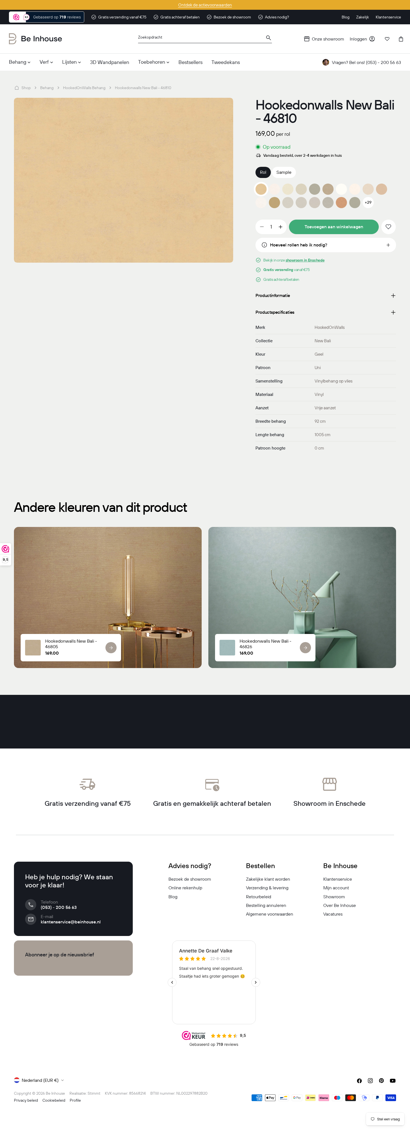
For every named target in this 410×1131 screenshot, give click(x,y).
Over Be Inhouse (339, 905)
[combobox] (205, 39)
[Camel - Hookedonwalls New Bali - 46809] (381, 189)
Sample (283, 172)
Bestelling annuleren (266, 905)
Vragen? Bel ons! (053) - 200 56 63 (366, 62)
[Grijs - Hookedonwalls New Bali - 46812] (287, 202)
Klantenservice (337, 879)
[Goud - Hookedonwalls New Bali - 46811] (274, 202)
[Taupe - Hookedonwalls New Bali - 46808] (368, 189)
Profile (75, 1100)
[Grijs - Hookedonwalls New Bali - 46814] (314, 202)
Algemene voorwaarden (269, 914)
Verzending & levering (267, 887)
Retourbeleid (258, 896)
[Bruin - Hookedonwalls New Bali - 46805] (328, 189)
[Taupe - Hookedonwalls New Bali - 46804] (314, 189)
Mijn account (336, 887)
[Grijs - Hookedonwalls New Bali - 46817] (354, 202)
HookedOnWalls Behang (84, 87)
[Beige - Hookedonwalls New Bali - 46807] (354, 189)
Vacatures (333, 914)
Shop (26, 87)
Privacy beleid (26, 1100)
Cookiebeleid (53, 1100)
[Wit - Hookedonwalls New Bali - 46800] (261, 202)
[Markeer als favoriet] (388, 226)
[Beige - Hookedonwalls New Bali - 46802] (287, 189)
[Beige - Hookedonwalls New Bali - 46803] (301, 189)
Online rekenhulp (185, 887)
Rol (263, 172)
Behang (47, 87)
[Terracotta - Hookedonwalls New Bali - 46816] (341, 202)
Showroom (334, 896)
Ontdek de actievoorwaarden (205, 5)
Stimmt (94, 1093)
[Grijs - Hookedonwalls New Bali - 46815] (328, 202)
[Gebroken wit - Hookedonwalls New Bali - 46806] (341, 189)
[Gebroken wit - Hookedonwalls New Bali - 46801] (274, 189)
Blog (172, 896)
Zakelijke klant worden (268, 879)
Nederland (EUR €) (40, 1080)
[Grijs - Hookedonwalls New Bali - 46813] (301, 202)
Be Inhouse (55, 1093)
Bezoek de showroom (189, 879)
